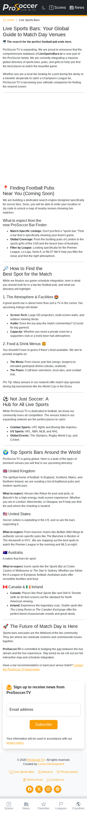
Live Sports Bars (23, 772)
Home (11, 20)
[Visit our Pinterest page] (57, 789)
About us (47, 772)
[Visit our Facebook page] (29, 789)
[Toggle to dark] (43, 7)
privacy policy (15, 742)
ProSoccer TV (36, 760)
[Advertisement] (43, 139)
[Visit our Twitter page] (39, 789)
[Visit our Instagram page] (48, 789)
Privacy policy (69, 772)
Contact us (57, 779)
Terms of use (34, 779)
